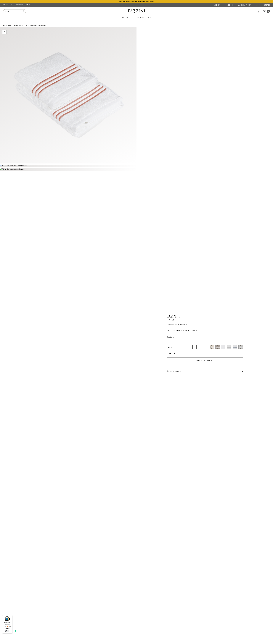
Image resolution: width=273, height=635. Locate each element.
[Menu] (10, 616)
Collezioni (228, 5)
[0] (264, 11)
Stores (267, 5)
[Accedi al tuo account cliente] (258, 11)
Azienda (217, 5)
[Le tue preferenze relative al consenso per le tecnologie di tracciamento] (16, 631)
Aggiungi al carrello (204, 360)
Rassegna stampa (244, 5)
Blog (258, 5)
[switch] (7, 631)
